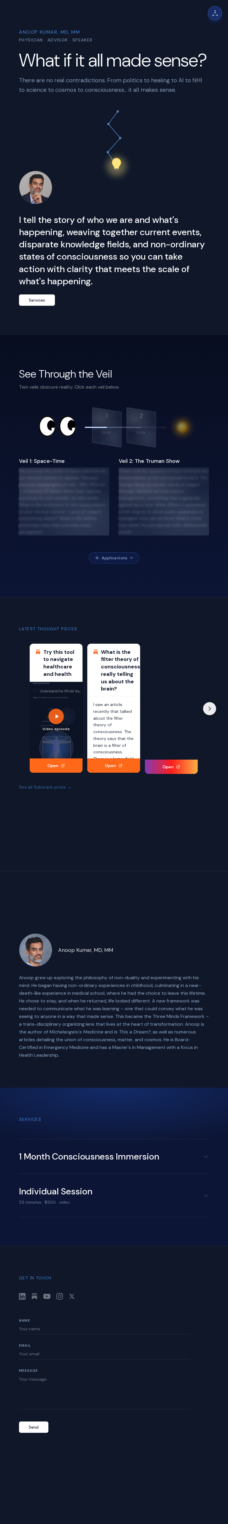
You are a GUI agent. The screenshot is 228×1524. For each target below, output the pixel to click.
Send (34, 1427)
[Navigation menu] (215, 13)
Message (28, 1370)
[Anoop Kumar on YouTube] (46, 1296)
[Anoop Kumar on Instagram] (59, 1296)
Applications (114, 558)
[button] (106, 427)
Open (52, 765)
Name (24, 1320)
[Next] (209, 708)
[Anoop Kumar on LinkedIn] (22, 1296)
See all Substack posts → (45, 787)
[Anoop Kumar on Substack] (34, 1296)
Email (25, 1345)
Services (37, 300)
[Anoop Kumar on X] (72, 1296)
